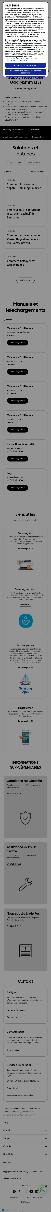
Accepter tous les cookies (26, 65)
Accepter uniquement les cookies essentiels (25, 72)
